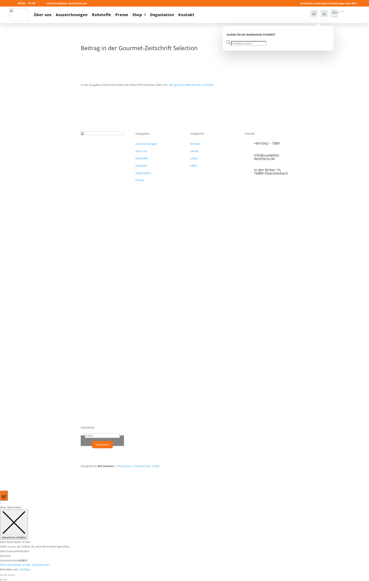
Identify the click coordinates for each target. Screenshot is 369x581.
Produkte (141, 165)
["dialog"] (184, 538)
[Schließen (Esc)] (1, 575)
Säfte (193, 165)
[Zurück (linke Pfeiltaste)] (1, 579)
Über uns (43, 14)
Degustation (162, 14)
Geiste (194, 151)
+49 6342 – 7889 (267, 143)
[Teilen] (5, 575)
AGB (156, 466)
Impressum (124, 466)
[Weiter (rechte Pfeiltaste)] (5, 579)
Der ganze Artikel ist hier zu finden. (191, 85)
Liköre (194, 158)
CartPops (24, 569)
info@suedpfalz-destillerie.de (267, 157)
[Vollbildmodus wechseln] (9, 575)
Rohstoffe (101, 14)
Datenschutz (143, 466)
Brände (195, 144)
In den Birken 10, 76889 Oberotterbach (271, 171)
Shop (137, 14)
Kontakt (186, 14)
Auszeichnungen (72, 14)
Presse (121, 14)
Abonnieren (102, 444)
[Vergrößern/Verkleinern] (13, 575)
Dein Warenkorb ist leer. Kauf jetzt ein (24, 565)
